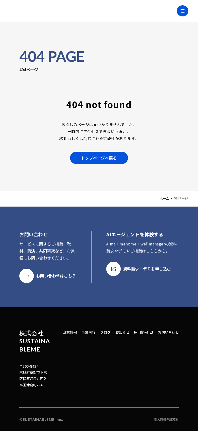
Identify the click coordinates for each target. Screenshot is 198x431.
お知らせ (122, 332)
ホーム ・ (166, 198)
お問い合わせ (168, 332)
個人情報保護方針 (166, 419)
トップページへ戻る (99, 158)
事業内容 (88, 332)
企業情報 (70, 332)
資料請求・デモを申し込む (147, 269)
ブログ (105, 332)
